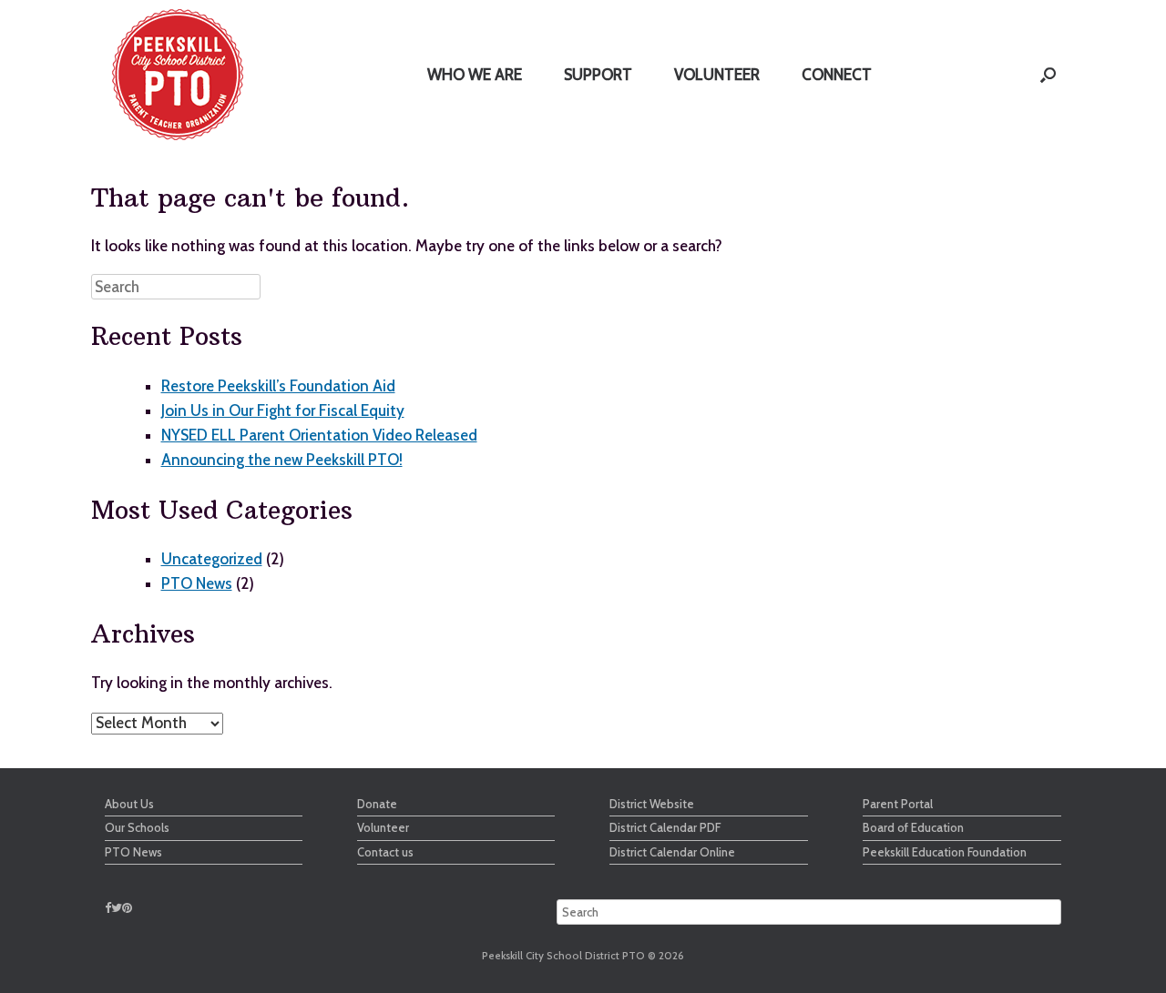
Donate (377, 803)
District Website (651, 803)
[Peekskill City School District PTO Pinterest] (127, 907)
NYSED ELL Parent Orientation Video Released (319, 435)
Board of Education (913, 827)
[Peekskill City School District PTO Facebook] (108, 907)
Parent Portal (898, 803)
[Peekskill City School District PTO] (177, 74)
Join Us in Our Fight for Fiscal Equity (282, 410)
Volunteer (383, 827)
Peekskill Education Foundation (945, 852)
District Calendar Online (672, 852)
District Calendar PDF (665, 827)
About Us (129, 803)
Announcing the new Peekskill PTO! (282, 460)
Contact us (385, 852)
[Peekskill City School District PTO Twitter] (116, 907)
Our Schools (137, 827)
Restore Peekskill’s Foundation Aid (278, 386)
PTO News (196, 583)
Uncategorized (211, 559)
